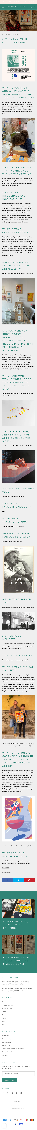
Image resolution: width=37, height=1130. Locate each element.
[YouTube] (16, 1093)
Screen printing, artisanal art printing (15, 924)
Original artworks (7, 1005)
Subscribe (10, 1080)
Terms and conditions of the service (13, 1049)
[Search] (31, 7)
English (17, 1101)
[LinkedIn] (21, 1093)
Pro (3, 1021)
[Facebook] (3, 1093)
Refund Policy (6, 1042)
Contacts (5, 1055)
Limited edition (6, 1002)
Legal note (5, 1036)
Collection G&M (7, 1008)
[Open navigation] (3, 7)
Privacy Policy (6, 1039)
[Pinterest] (12, 1093)
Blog (3, 1025)
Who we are (6, 1015)
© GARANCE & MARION (18, 1106)
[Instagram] (7, 1093)
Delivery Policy (6, 1045)
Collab (4, 1018)
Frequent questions (8, 1052)
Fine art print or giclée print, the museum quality (16, 960)
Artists (4, 1012)
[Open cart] (34, 7)
